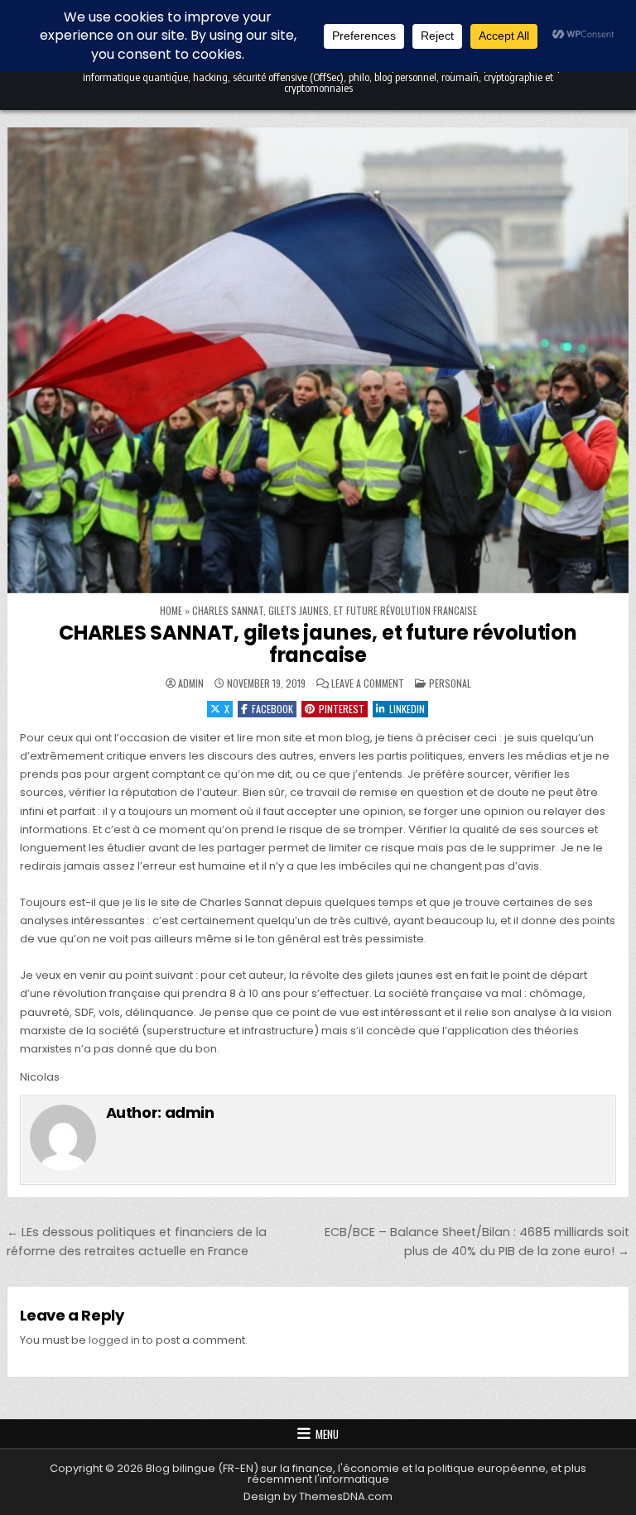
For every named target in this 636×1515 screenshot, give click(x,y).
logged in (114, 1340)
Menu (327, 1434)
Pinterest (341, 709)
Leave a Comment (367, 683)
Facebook (272, 709)
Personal (450, 683)
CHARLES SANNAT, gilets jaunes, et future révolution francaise (318, 643)
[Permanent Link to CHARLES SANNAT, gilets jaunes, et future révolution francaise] (318, 360)
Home (171, 610)
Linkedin (407, 709)
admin (191, 683)
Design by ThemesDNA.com (318, 1496)
